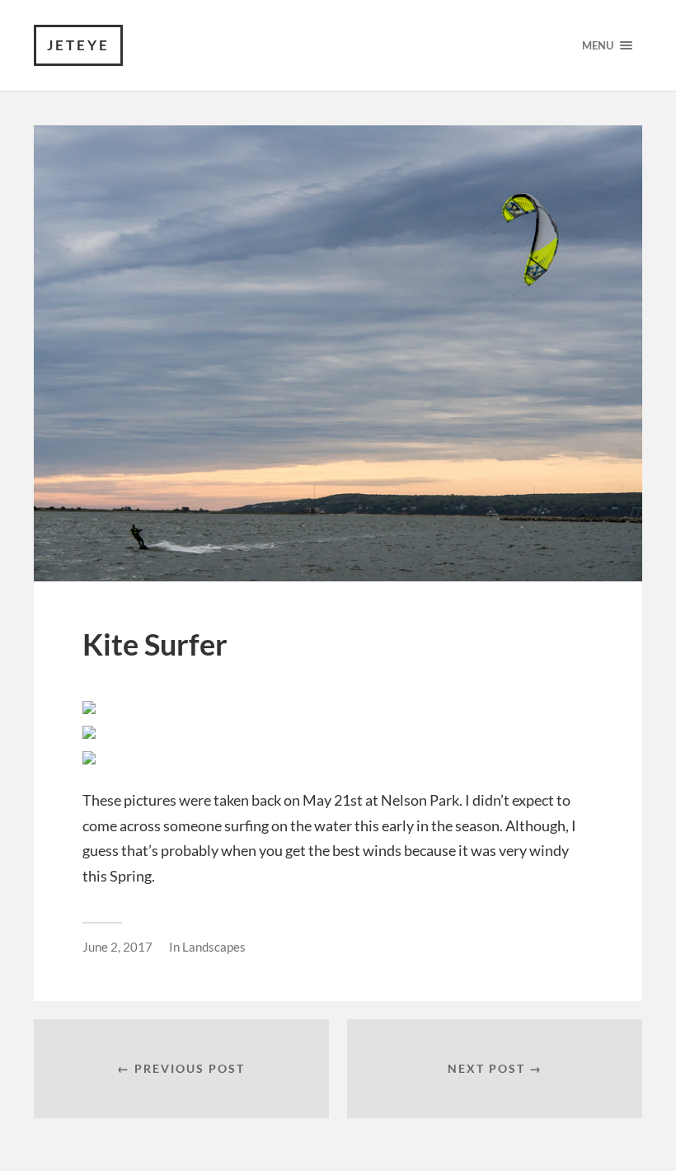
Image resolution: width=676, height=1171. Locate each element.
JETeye (78, 45)
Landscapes (214, 946)
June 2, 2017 (117, 946)
